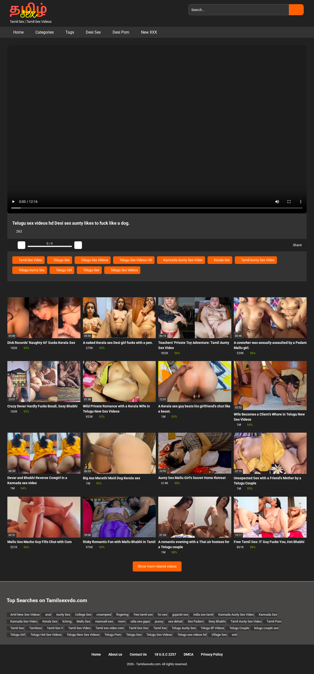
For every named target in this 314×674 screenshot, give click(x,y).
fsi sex (162, 614)
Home (18, 32)
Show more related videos (157, 566)
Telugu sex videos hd (191, 634)
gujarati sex (180, 614)
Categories (44, 32)
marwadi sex (104, 621)
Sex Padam (195, 621)
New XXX (149, 32)
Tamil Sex (17, 628)
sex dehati (175, 621)
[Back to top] (298, 659)
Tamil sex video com (109, 628)
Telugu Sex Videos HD (135, 260)
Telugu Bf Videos (212, 628)
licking (66, 621)
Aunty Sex (63, 614)
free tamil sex (143, 614)
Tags (69, 32)
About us (115, 654)
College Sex (83, 614)
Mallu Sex (83, 621)
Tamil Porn (274, 621)
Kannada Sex (268, 614)
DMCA (188, 654)
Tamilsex (35, 628)
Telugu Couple (239, 628)
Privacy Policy (212, 654)
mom (121, 621)
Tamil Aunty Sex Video (257, 260)
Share (297, 245)
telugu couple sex (266, 628)
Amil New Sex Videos (25, 614)
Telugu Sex (61, 260)
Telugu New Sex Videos (83, 634)
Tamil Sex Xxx (138, 628)
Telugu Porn (113, 634)
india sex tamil (203, 614)
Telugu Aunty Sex (31, 270)
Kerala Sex (221, 260)
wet (234, 634)
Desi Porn (121, 32)
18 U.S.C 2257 (165, 654)
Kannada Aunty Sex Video (183, 260)
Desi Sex (93, 32)
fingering (122, 614)
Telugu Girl (63, 270)
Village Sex (219, 634)
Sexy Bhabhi (217, 621)
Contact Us (138, 654)
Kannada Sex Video (23, 621)
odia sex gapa (140, 621)
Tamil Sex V (55, 628)
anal (48, 614)
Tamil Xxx (159, 628)
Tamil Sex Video (30, 260)
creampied (103, 614)
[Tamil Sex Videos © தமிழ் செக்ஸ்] (27, 9)
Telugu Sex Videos (94, 260)
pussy (159, 621)
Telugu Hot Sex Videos (46, 634)
